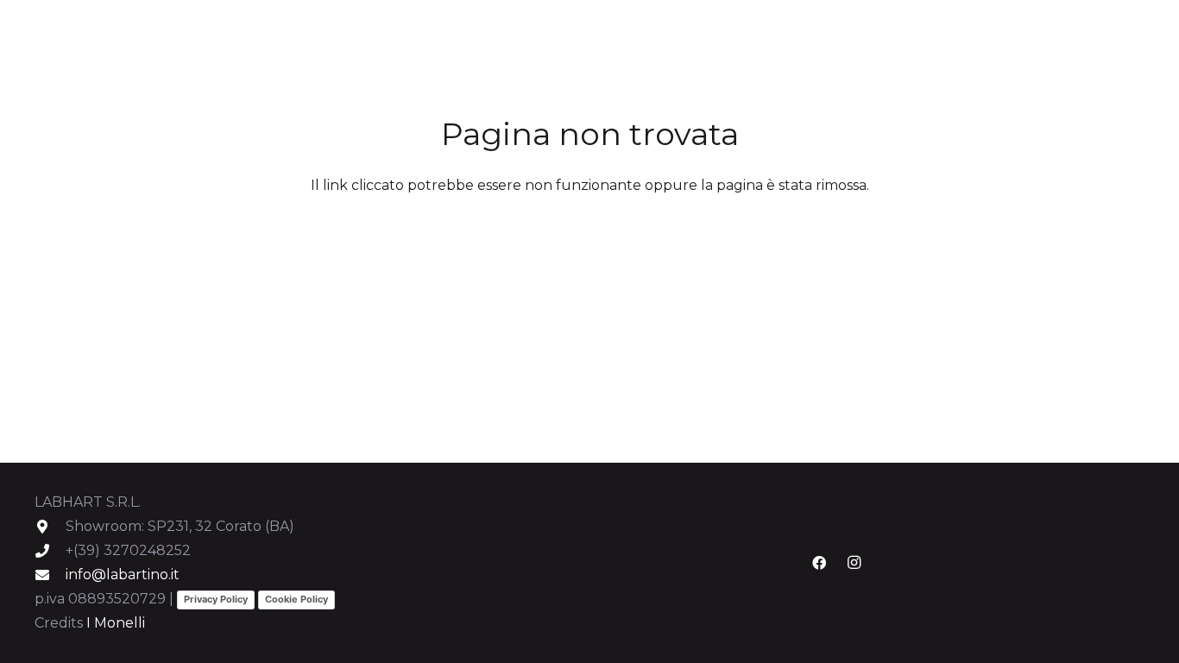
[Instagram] (853, 563)
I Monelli (115, 623)
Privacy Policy (216, 599)
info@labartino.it (123, 574)
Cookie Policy (296, 599)
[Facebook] (819, 563)
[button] (782, 30)
